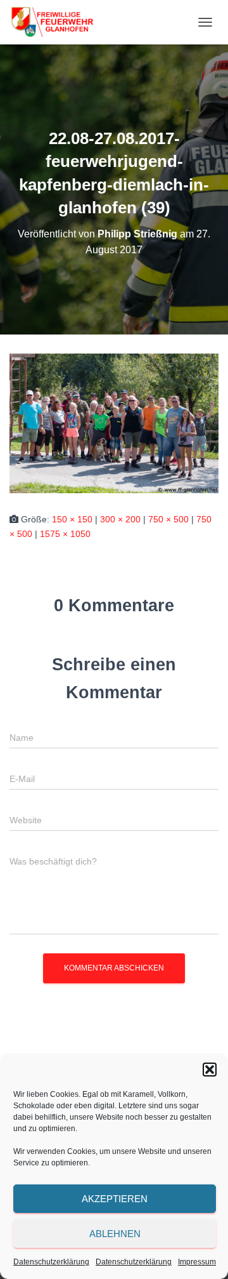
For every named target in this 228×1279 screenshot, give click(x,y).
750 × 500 (168, 519)
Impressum (197, 1261)
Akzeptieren (115, 1198)
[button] (209, 1069)
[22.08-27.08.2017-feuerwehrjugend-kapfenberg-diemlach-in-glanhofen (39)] (114, 423)
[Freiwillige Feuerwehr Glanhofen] (56, 22)
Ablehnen (115, 1233)
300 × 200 (120, 519)
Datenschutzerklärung (51, 1261)
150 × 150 (72, 519)
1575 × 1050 (65, 534)
